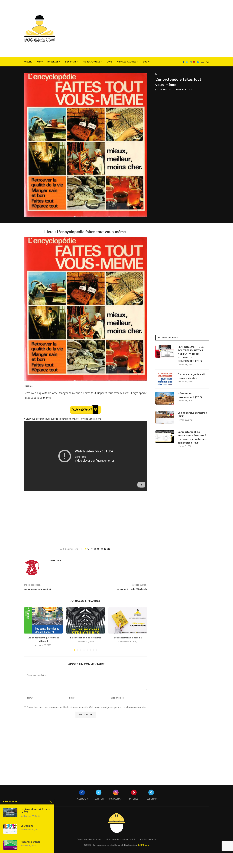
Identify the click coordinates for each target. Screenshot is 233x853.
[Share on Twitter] (95, 549)
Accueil (28, 62)
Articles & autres (126, 62)
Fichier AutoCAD (91, 62)
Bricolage (52, 62)
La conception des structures (85, 637)
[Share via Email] (108, 549)
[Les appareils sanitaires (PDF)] (164, 417)
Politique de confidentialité (120, 839)
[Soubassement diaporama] (127, 620)
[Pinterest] (194, 61)
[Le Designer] (10, 829)
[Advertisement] (148, 28)
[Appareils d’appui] (10, 845)
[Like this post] (88, 549)
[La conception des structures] (85, 620)
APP (39, 62)
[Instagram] (191, 61)
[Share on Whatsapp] (102, 549)
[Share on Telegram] (105, 549)
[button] (28, 629)
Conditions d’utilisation (89, 839)
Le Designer (27, 825)
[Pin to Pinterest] (98, 549)
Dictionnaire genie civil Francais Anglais (191, 376)
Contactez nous (148, 839)
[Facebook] (183, 61)
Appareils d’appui (31, 841)
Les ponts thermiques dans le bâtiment (43, 639)
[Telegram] (198, 61)
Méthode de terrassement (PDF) (190, 395)
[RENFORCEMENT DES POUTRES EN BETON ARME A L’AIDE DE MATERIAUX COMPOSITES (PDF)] (164, 351)
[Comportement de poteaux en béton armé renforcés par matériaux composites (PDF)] (164, 436)
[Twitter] (187, 61)
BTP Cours (143, 845)
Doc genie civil (165, 89)
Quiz (145, 62)
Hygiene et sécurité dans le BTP (35, 811)
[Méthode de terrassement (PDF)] (164, 398)
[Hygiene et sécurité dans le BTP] (10, 812)
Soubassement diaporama (128, 637)
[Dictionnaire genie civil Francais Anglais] (164, 379)
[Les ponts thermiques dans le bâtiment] (43, 620)
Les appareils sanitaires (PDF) (192, 414)
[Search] (207, 61)
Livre (109, 62)
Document (70, 62)
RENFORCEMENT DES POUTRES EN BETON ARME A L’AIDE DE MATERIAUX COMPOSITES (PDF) (191, 354)
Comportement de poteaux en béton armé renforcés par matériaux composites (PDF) (192, 437)
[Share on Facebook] (92, 549)
